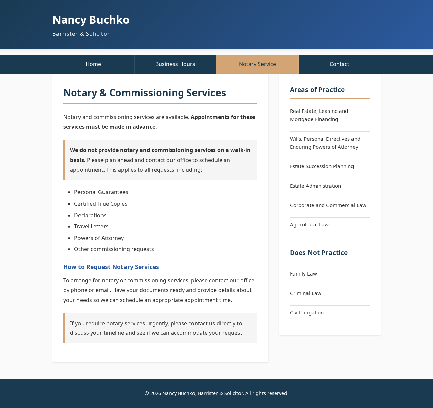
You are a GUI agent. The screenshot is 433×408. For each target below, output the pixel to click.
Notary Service (257, 64)
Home (93, 64)
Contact (339, 64)
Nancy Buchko (91, 19)
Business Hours (175, 64)
